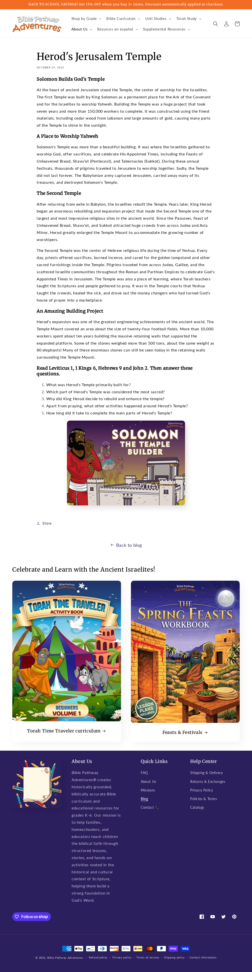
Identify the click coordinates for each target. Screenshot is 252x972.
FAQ (144, 773)
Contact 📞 (150, 807)
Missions (148, 790)
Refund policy (98, 957)
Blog (144, 799)
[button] (86, 18)
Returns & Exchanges (207, 781)
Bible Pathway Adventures (65, 957)
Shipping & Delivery (206, 773)
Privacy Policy (201, 790)
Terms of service (147, 957)
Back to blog (129, 545)
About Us (148, 781)
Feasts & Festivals (182, 732)
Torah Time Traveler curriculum (64, 731)
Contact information (202, 957)
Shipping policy (174, 957)
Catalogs (197, 807)
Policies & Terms (203, 799)
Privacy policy (122, 957)
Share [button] (47, 523)
